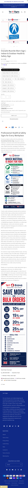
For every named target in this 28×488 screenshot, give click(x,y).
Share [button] (3, 384)
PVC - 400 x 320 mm (6, 82)
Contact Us (5, 450)
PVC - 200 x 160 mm (6, 79)
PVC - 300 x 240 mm (19, 79)
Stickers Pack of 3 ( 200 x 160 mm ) (10, 69)
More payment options (14, 118)
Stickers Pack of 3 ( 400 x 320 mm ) (10, 76)
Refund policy (6, 456)
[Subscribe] (20, 464)
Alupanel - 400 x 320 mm (8, 91)
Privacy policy (7, 483)
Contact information (14, 485)
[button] (2, 12)
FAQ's (4, 446)
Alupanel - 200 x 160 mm (8, 85)
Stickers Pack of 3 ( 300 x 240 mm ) (10, 72)
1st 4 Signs (9, 480)
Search (4, 434)
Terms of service (6, 453)
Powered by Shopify (14, 480)
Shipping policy (21, 483)
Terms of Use (5, 437)
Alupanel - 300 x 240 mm (8, 88)
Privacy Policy (6, 440)
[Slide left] (11, 46)
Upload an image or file (5, 106)
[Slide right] (16, 46)
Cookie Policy (6, 443)
